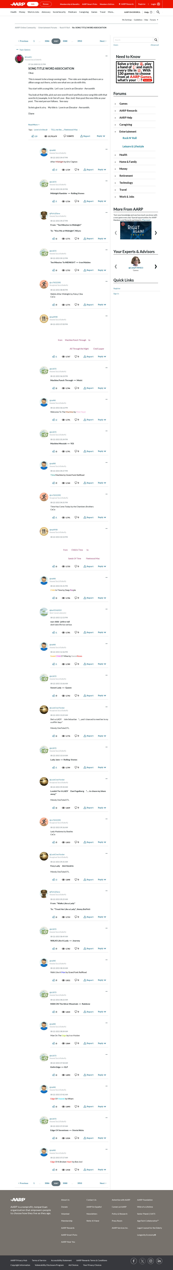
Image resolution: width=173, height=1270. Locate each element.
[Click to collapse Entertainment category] (116, 132)
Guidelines (138, 20)
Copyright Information (20, 1265)
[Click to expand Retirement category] (116, 176)
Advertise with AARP (121, 1200)
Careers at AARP (119, 1207)
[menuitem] (13, 13)
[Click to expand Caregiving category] (116, 125)
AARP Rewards (128, 110)
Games (123, 103)
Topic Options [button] (25, 50)
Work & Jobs (126, 196)
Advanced (155, 45)
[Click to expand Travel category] (116, 190)
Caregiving (125, 124)
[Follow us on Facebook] (134, 1261)
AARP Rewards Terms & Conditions (91, 1260)
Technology (126, 182)
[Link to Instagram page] (151, 1261)
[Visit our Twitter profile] (142, 1261)
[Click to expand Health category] (116, 155)
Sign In (116, 294)
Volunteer (65, 1214)
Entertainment (127, 131)
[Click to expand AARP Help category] (116, 118)
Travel (123, 189)
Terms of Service (39, 1260)
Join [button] (32, 4)
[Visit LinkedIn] (159, 1261)
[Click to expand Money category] (116, 169)
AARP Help (125, 117)
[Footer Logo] (31, 1199)
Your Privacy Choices (92, 1265)
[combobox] (135, 40)
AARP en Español (132, 12)
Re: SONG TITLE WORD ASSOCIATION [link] (89, 27)
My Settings (127, 20)
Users (115, 45)
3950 (79, 41)
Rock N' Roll (65, 27)
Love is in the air (41, 130)
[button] (158, 12)
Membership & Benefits (70, 4)
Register (142, 4)
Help (146, 20)
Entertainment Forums (47, 27)
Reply (99, 136)
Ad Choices (73, 1265)
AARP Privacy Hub (19, 1260)
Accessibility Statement (61, 1260)
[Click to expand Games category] (116, 104)
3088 (65, 41)
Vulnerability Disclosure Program (49, 1265)
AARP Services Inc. (120, 1228)
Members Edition (107, 4)
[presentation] (115, 231)
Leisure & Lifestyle (133, 146)
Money (123, 168)
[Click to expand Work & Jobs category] (116, 197)
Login (153, 4)
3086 (47, 41)
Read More (33, 124)
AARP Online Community (25, 27)
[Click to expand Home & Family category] (116, 162)
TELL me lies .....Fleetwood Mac (64, 130)
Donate (64, 1207)
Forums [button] (153, 20)
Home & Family (128, 161)
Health (123, 154)
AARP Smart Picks (89, 4)
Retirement (126, 175)
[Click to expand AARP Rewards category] (116, 111)
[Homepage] (18, 4)
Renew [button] (46, 4)
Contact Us (91, 1200)
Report (86, 136)
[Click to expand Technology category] (116, 183)
